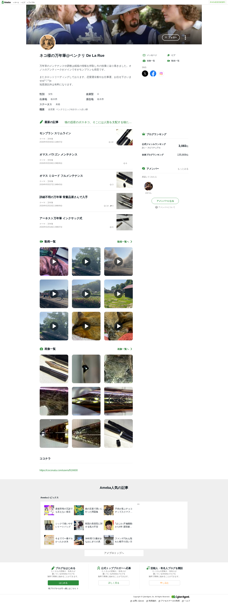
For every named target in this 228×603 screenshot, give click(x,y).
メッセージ (152, 55)
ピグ (173, 55)
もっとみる (183, 169)
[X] (145, 73)
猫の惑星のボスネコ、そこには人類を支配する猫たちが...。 (102, 122)
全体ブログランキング (153, 154)
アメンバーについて (166, 207)
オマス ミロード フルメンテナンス (61, 175)
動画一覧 (175, 61)
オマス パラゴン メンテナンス (58, 154)
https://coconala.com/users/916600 (59, 470)
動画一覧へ (123, 241)
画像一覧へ (123, 349)
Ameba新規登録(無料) (217, 2)
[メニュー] (185, 37)
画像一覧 (151, 61)
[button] (171, 37)
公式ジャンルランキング (154, 144)
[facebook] (153, 73)
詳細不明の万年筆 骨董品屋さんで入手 (64, 197)
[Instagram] (161, 73)
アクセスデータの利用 (170, 600)
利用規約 (152, 600)
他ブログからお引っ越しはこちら (62, 588)
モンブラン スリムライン (55, 133)
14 (107, 206)
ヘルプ (187, 600)
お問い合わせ (138, 600)
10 (112, 142)
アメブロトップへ (114, 553)
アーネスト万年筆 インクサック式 (61, 218)
